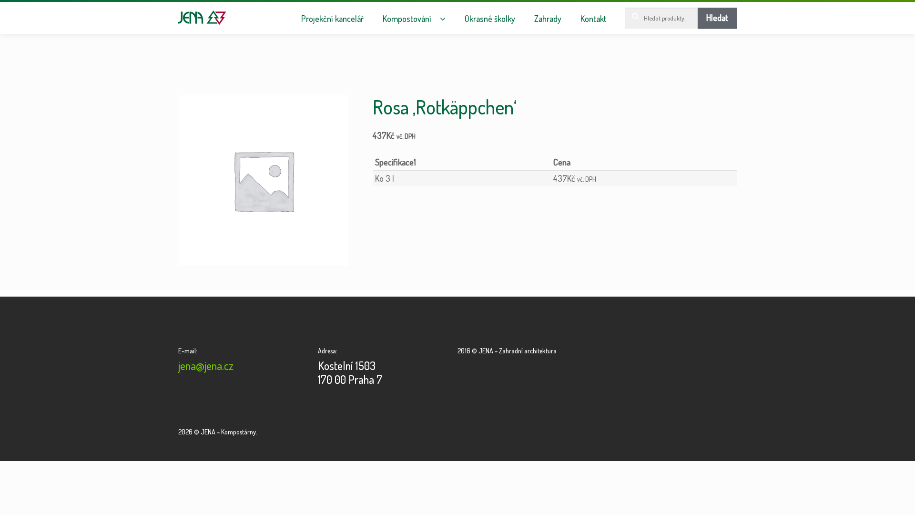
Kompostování (407, 19)
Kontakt (593, 19)
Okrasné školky (490, 19)
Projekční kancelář (332, 19)
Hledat (717, 17)
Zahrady (547, 19)
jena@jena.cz (206, 365)
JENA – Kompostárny (202, 17)
